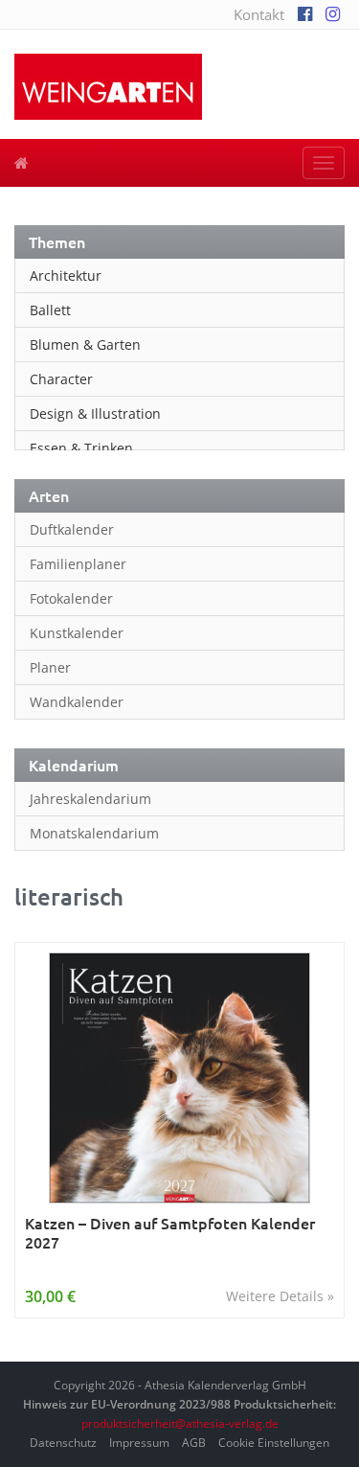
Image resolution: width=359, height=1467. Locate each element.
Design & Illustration (95, 413)
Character (61, 379)
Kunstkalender (76, 633)
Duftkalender (72, 529)
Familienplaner (78, 564)
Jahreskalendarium (90, 799)
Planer (50, 667)
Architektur (65, 275)
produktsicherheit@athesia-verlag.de (180, 1423)
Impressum (139, 1442)
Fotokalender (71, 598)
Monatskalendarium (94, 833)
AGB (194, 1442)
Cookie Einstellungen (273, 1442)
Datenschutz (63, 1442)
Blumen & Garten (85, 344)
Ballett (50, 310)
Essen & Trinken (81, 448)
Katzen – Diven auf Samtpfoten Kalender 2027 (170, 1232)
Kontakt (259, 14)
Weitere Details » (280, 1296)
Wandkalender (76, 702)
